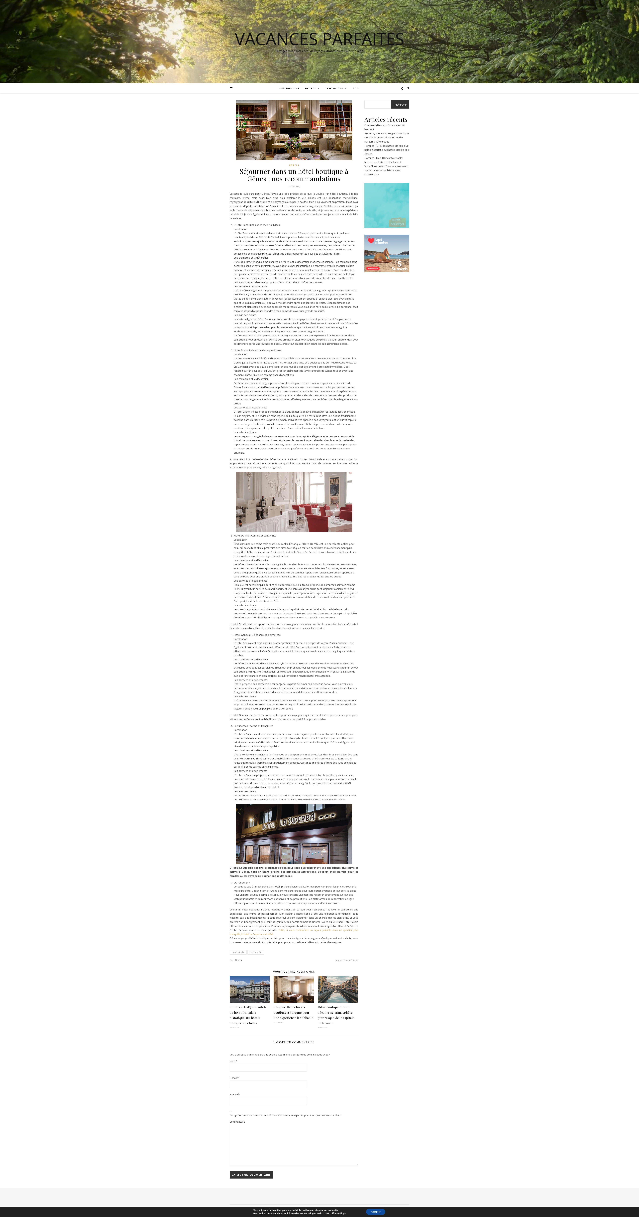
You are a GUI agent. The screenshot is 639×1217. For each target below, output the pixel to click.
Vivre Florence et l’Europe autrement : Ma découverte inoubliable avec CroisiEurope (386, 170)
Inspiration (334, 88)
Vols (356, 88)
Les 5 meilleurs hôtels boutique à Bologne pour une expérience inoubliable (293, 1012)
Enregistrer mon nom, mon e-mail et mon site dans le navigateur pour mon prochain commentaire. (286, 1115)
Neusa (238, 960)
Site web (235, 1094)
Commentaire (237, 1121)
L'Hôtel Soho (256, 952)
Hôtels (310, 88)
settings (341, 1213)
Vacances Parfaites (319, 38)
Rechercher (400, 104)
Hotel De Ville (238, 952)
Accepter (375, 1211)
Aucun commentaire (347, 960)
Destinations (289, 88)
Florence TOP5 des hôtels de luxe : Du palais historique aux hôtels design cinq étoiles (386, 150)
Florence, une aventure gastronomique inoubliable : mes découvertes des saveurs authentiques (386, 137)
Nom (233, 1061)
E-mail (234, 1077)
